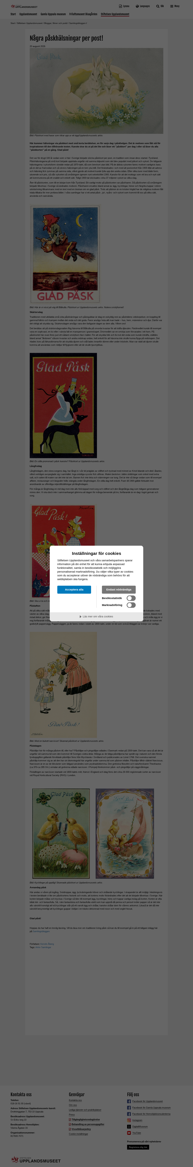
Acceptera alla (74, 589)
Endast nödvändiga (118, 589)
